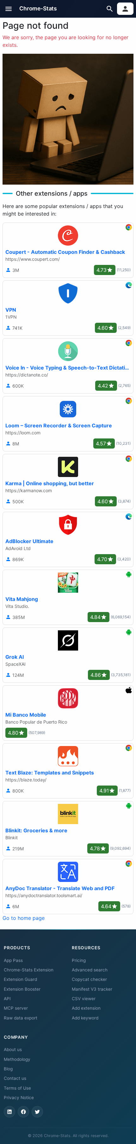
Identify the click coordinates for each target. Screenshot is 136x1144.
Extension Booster (22, 989)
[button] (9, 9)
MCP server (16, 1008)
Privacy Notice (19, 1097)
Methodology (17, 1059)
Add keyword (85, 1017)
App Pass (13, 960)
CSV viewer (84, 998)
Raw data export (20, 1017)
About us (13, 1049)
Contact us (15, 1078)
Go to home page (24, 918)
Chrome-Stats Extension (28, 969)
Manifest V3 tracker (92, 989)
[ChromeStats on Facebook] (23, 1111)
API (7, 998)
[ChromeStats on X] (37, 1111)
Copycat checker (89, 979)
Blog (8, 1068)
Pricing (79, 960)
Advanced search (90, 969)
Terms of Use (17, 1088)
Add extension (86, 1008)
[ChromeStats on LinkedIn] (9, 1111)
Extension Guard (20, 979)
